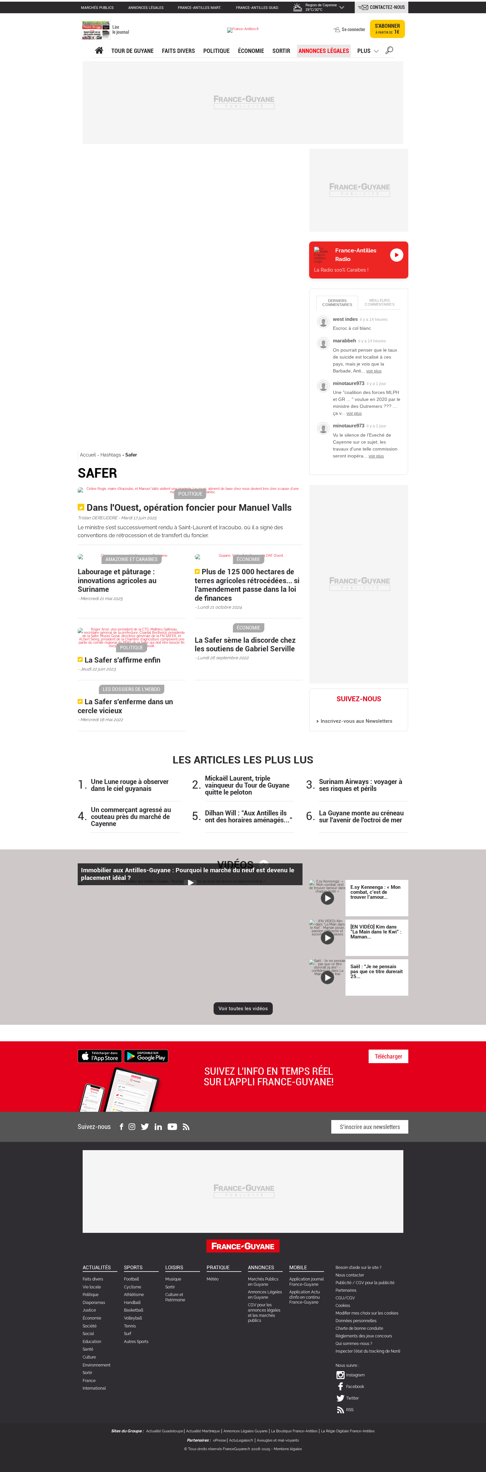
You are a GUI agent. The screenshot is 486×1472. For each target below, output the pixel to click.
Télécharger (388, 1056)
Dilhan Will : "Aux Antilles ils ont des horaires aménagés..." (248, 817)
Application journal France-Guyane (306, 1282)
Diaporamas (94, 1302)
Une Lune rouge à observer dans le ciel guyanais (130, 785)
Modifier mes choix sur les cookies (367, 1313)
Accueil (88, 454)
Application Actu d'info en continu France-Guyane (304, 1297)
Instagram (337, 709)
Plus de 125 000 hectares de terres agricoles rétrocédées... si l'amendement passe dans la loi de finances (247, 585)
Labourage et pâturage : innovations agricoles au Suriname (117, 580)
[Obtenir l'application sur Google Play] (146, 1055)
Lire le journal (120, 29)
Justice (89, 1310)
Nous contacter (350, 1275)
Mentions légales (288, 1449)
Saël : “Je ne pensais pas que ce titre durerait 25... (376, 971)
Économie (251, 50)
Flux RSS (380, 709)
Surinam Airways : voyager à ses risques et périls (360, 785)
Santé (88, 1349)
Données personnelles (356, 1321)
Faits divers (93, 1279)
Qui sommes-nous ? (354, 1343)
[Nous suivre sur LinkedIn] (158, 1127)
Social (88, 1333)
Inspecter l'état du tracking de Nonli (368, 1351)
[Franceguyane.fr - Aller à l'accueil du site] (243, 29)
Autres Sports (136, 1341)
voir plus (374, 371)
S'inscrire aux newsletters (370, 1126)
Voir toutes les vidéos (243, 1009)
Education (92, 1341)
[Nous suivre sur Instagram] (132, 1127)
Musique (173, 1279)
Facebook (351, 709)
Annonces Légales (324, 50)
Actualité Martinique (203, 1431)
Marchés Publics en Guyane (263, 1282)
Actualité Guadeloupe (164, 1431)
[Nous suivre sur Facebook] (121, 1127)
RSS (349, 1409)
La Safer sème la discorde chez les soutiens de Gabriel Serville (245, 644)
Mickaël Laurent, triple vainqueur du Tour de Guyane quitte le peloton (247, 785)
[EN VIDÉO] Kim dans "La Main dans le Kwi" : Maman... (375, 932)
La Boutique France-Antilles (294, 1431)
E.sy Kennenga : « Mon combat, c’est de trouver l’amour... (375, 892)
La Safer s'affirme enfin (122, 660)
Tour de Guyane (132, 50)
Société (90, 1326)
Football (131, 1279)
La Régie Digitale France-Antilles (348, 1431)
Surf (127, 1333)
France (89, 1380)
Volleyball (133, 1318)
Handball (132, 1302)
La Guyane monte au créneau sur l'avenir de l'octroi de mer (361, 817)
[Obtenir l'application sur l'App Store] (100, 1055)
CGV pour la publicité (375, 1282)
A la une (99, 51)
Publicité (343, 1282)
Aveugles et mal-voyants (278, 1440)
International (94, 1388)
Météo (213, 1279)
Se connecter (353, 29)
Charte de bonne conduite (359, 1328)
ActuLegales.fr (241, 1440)
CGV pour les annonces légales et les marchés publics (264, 1313)
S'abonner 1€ (387, 29)
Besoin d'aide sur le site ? (359, 1267)
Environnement (96, 1365)
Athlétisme (134, 1294)
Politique (216, 50)
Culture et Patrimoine (175, 1297)
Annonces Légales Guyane (245, 1431)
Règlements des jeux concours (364, 1336)
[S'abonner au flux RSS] (186, 1127)
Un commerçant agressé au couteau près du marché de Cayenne (131, 816)
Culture (89, 1357)
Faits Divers (178, 50)
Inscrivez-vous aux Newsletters (356, 721)
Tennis (130, 1326)
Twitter (366, 709)
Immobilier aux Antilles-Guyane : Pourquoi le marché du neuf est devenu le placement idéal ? (187, 874)
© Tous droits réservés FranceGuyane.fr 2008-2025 (227, 1449)
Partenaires (346, 1290)
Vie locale (92, 1287)
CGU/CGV (345, 1298)
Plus (364, 50)
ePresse (219, 1440)
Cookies (343, 1305)
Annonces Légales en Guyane (265, 1295)
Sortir (281, 50)
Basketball (133, 1310)
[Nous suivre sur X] (145, 1127)
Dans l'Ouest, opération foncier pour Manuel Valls (189, 507)
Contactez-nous (387, 7)
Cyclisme (132, 1287)
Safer (131, 454)
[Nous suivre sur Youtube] (172, 1127)
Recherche (389, 51)
